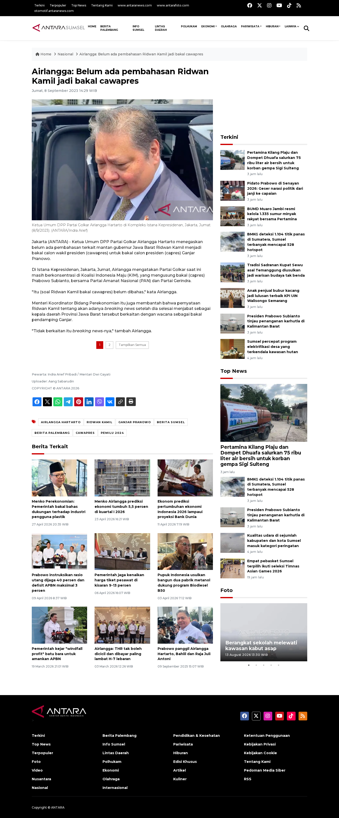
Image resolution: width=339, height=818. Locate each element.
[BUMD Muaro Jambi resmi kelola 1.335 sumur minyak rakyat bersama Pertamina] (232, 216)
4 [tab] (271, 665)
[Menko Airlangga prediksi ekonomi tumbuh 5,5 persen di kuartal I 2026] (122, 477)
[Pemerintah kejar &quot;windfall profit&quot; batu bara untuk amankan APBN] (59, 625)
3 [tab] (263, 665)
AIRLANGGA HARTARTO (61, 422)
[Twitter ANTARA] (259, 5)
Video (37, 770)
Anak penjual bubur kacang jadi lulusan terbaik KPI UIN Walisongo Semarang (273, 295)
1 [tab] (248, 665)
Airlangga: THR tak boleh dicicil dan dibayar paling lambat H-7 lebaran (118, 653)
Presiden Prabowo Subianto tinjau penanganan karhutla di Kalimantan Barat (276, 321)
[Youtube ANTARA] (279, 5)
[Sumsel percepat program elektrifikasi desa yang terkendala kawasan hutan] (232, 348)
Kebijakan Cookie (260, 753)
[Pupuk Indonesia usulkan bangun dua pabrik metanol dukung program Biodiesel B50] (185, 551)
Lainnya (290, 26)
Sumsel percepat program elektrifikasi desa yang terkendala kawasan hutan (272, 346)
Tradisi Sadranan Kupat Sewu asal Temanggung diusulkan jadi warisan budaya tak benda (276, 270)
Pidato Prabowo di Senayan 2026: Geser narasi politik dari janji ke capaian (275, 188)
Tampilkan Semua (132, 345)
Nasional (66, 54)
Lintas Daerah (161, 28)
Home (45, 54)
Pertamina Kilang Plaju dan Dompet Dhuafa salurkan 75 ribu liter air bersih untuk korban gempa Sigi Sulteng (260, 455)
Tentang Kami (102, 5)
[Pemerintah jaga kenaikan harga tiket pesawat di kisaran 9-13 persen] (122, 551)
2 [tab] (256, 665)
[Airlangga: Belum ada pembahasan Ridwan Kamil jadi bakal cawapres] (263, 412)
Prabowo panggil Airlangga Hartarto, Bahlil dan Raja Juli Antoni (184, 653)
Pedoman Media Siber (264, 770)
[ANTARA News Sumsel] (59, 28)
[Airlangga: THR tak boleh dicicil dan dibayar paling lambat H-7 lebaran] (122, 625)
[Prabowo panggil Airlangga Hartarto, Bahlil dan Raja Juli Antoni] (185, 625)
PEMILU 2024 (112, 433)
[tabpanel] (263, 632)
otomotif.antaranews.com (54, 11)
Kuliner (180, 779)
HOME (92, 26)
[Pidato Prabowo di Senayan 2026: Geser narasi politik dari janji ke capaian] (232, 190)
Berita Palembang (109, 28)
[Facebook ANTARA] (249, 5)
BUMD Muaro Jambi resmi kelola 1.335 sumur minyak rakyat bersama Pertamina (272, 214)
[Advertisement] (264, 98)
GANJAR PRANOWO (134, 422)
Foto (226, 590)
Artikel (179, 770)
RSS (247, 779)
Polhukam (189, 26)
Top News (78, 5)
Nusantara (41, 779)
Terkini (39, 5)
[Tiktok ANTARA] (289, 5)
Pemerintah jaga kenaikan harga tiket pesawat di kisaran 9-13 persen (119, 580)
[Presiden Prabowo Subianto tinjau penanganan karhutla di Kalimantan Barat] (232, 323)
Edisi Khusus (185, 761)
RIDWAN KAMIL (99, 422)
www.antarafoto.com (173, 5)
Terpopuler (58, 5)
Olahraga (229, 26)
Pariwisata (250, 26)
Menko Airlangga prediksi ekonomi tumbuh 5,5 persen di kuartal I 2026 (121, 506)
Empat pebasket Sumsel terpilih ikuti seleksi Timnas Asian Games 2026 (273, 566)
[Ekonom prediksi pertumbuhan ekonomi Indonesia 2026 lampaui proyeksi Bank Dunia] (185, 477)
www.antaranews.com (135, 5)
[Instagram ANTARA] (269, 5)
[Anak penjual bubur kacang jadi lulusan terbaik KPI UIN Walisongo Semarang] (232, 297)
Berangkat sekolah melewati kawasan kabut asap (261, 645)
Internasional (115, 787)
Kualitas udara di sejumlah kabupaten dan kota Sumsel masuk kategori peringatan (274, 540)
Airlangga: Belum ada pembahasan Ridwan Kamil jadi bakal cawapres (141, 54)
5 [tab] (278, 665)
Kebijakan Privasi (260, 744)
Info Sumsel (138, 28)
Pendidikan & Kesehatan (196, 735)
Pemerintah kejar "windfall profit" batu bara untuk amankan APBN (57, 653)
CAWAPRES (85, 433)
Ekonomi (208, 26)
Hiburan (272, 26)
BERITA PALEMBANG (52, 433)
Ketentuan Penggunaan (267, 735)
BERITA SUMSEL (171, 422)
